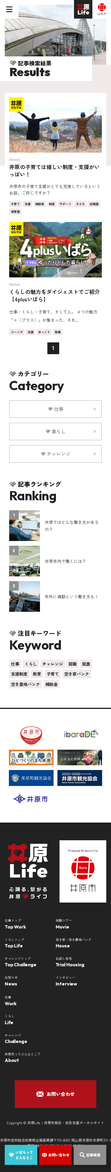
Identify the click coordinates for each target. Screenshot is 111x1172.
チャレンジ (52, 664)
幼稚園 (94, 204)
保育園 (15, 211)
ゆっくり (44, 332)
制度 (52, 204)
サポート (65, 204)
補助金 (39, 204)
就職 (72, 664)
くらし (31, 664)
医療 (58, 332)
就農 (86, 664)
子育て (15, 204)
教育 (37, 674)
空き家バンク (76, 674)
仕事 (15, 664)
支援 (27, 204)
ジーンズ (17, 332)
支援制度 (19, 674)
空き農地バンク (25, 684)
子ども (80, 204)
